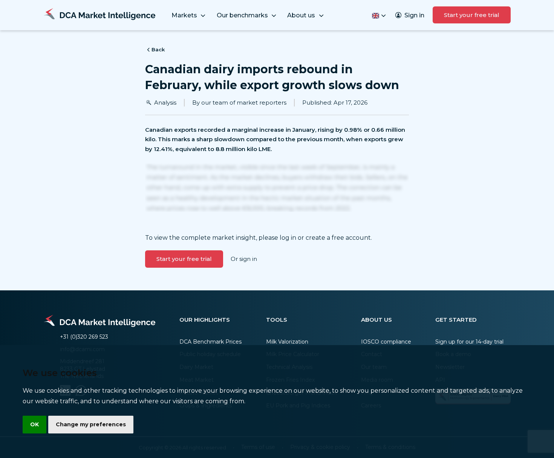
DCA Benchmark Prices (210, 341)
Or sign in (244, 258)
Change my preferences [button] (91, 424)
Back (158, 49)
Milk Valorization (287, 341)
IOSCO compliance (386, 341)
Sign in (414, 15)
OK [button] (34, 424)
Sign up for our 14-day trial (469, 341)
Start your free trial (471, 15)
